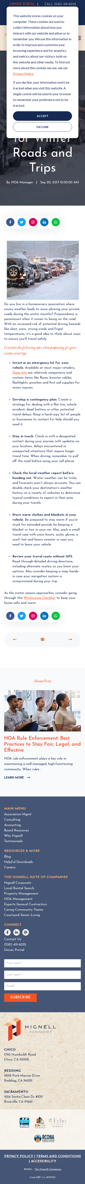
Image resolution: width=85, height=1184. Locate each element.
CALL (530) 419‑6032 (60, 4)
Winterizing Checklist (39, 598)
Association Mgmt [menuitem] (18, 814)
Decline (43, 127)
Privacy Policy (23, 74)
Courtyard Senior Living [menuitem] (22, 915)
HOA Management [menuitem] (18, 899)
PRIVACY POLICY (18, 1156)
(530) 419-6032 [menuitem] (15, 944)
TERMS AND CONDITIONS (58, 1156)
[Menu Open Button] (79, 38)
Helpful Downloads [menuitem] (18, 862)
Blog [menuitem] (7, 856)
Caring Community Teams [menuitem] (23, 909)
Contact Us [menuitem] (12, 939)
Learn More (17, 778)
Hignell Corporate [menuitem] (17, 883)
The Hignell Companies (47, 1169)
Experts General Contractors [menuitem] (25, 904)
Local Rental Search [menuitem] (19, 888)
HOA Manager (22, 183)
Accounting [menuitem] (12, 825)
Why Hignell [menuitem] (13, 836)
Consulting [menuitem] (12, 819)
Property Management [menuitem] (21, 893)
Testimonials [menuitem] (13, 841)
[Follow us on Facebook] (7, 932)
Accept (42, 116)
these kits (19, 373)
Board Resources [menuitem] (16, 830)
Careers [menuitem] (9, 867)
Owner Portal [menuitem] (14, 950)
